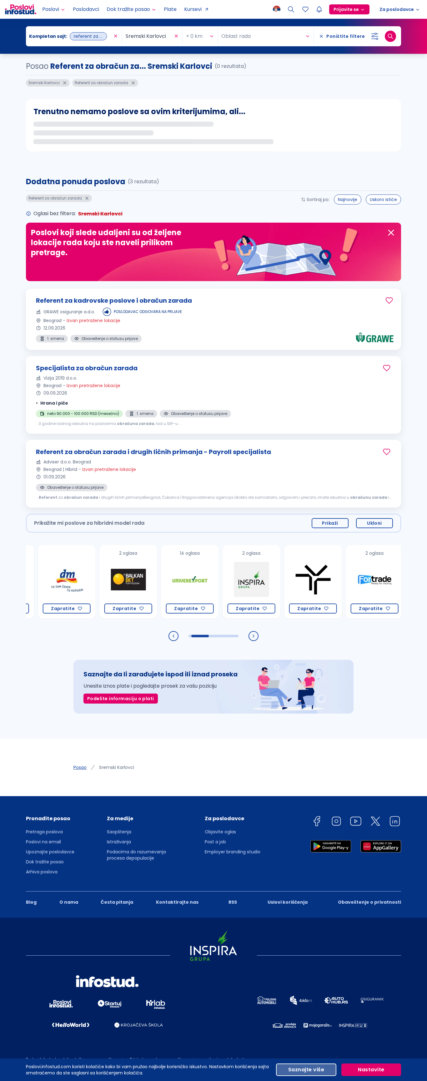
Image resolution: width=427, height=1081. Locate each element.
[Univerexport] (171, 582)
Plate (170, 9)
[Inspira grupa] (233, 582)
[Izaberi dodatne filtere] (375, 36)
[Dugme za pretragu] (390, 36)
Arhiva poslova (42, 872)
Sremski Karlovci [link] (116, 767)
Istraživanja (119, 842)
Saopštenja (119, 832)
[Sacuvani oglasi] (305, 9)
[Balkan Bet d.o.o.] (109, 582)
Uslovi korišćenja (288, 902)
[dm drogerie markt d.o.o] (48, 582)
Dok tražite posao (45, 862)
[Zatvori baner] (391, 233)
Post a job (215, 842)
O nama (68, 902)
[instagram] (336, 822)
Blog (31, 902)
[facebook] (316, 822)
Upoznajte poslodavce (50, 852)
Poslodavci (86, 9)
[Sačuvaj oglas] (389, 300)
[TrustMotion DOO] (294, 582)
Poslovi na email (43, 842)
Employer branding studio (232, 852)
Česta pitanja (117, 902)
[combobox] (70, 36)
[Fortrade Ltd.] (356, 582)
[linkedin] (395, 822)
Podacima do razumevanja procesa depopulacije (136, 855)
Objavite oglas (220, 832)
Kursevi (193, 9)
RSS (233, 902)
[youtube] (355, 822)
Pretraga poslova (44, 832)
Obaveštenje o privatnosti (369, 902)
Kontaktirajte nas (177, 902)
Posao (80, 767)
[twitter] (375, 822)
